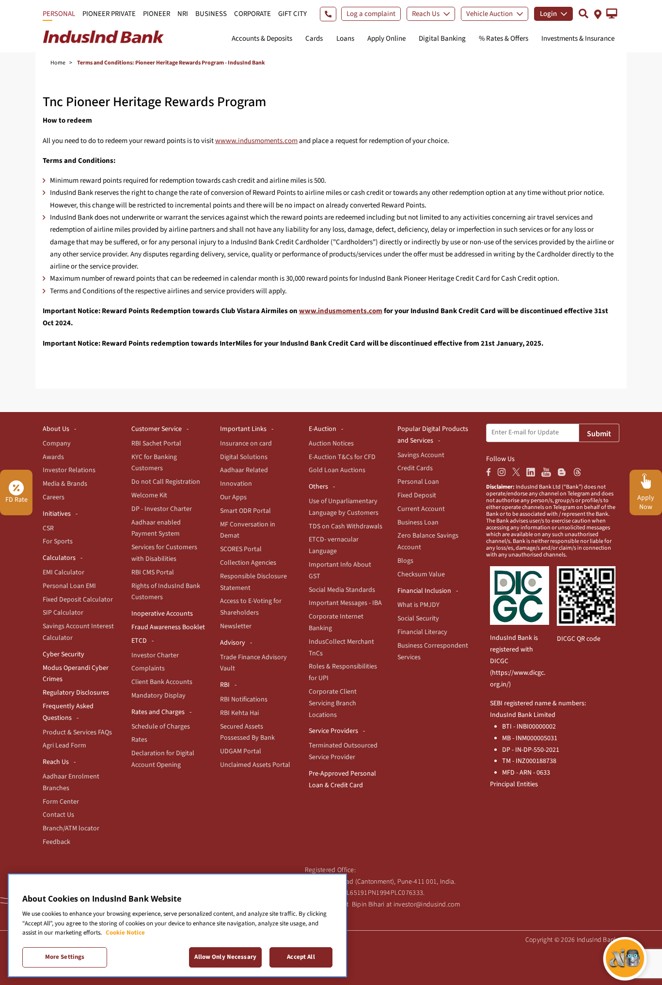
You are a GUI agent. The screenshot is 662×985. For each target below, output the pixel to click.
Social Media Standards (342, 590)
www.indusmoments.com (340, 311)
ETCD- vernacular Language (334, 545)
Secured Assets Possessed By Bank (247, 732)
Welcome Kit (149, 495)
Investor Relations (69, 470)
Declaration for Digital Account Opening (162, 759)
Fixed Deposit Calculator (78, 599)
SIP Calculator (63, 613)
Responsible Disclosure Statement (253, 582)
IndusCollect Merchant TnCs (341, 647)
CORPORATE (252, 14)
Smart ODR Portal (245, 511)
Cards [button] (314, 38)
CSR (48, 528)
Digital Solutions (244, 457)
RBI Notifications (244, 699)
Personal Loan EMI (69, 586)
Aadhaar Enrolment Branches (71, 782)
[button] (611, 13)
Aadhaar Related (244, 470)
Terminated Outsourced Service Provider (343, 751)
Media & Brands (65, 484)
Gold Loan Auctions (337, 470)
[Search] (583, 13)
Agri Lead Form (64, 745)
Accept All (301, 957)
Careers (53, 497)
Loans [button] (345, 38)
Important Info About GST (340, 570)
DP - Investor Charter (161, 509)
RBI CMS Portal (152, 572)
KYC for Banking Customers (154, 463)
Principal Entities (514, 784)
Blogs (405, 561)
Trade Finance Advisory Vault (253, 663)
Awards (53, 457)
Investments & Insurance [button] (578, 38)
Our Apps (233, 497)
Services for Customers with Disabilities (164, 553)
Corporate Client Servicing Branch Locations (333, 703)
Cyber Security (63, 654)
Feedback (56, 842)
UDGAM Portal (240, 751)
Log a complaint (371, 14)
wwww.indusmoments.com (256, 141)
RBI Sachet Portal (156, 443)
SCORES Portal (241, 549)
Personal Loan (418, 482)
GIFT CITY (292, 14)
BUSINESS (211, 14)
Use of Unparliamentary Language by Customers (343, 507)
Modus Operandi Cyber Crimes (76, 673)
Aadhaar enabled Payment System (156, 528)
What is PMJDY (418, 605)
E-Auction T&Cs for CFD (342, 457)
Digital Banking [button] (442, 38)
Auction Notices (331, 443)
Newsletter (236, 626)
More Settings (65, 957)
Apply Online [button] (386, 38)
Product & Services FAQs (77, 732)
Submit (599, 434)
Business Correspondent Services (432, 651)
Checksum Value (421, 574)
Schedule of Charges (160, 726)
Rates (139, 740)
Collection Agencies (248, 563)
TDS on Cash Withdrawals (345, 526)
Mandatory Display (158, 695)
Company (57, 443)
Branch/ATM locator (71, 828)
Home (57, 63)
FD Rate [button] (16, 500)
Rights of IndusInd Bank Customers (165, 592)
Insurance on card (246, 443)
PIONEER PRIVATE (109, 14)
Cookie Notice (125, 932)
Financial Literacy (422, 632)
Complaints (148, 668)
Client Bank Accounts (161, 682)
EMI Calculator (63, 572)
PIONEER (156, 14)
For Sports (58, 541)
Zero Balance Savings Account (427, 541)
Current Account (421, 509)
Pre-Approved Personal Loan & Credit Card (342, 779)
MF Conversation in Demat (247, 530)
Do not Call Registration (165, 482)
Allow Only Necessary (225, 957)
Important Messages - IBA (345, 603)
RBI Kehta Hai (239, 713)
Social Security (418, 618)
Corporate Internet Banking (336, 622)
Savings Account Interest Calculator (78, 632)
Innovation (236, 484)
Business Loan (418, 522)
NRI (182, 14)
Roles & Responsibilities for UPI (343, 672)
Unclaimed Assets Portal (255, 765)
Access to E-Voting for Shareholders (251, 607)
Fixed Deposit (416, 495)
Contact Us (58, 815)
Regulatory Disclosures (76, 693)
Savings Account (420, 455)
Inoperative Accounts (162, 614)
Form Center (61, 802)
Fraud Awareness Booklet (168, 627)
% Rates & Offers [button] (503, 38)
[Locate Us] (597, 13)
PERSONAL (59, 14)
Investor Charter (155, 655)
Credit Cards (415, 468)
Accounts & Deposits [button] (262, 38)
